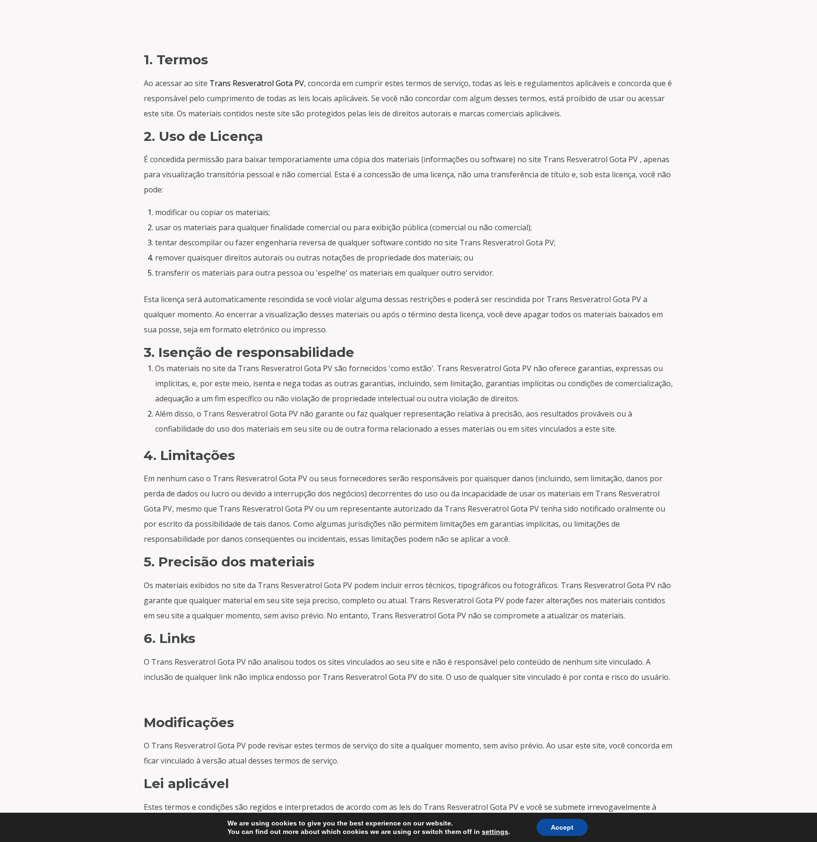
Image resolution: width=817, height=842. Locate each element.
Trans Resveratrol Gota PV (256, 83)
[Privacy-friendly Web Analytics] (408, 23)
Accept (562, 827)
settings (495, 831)
